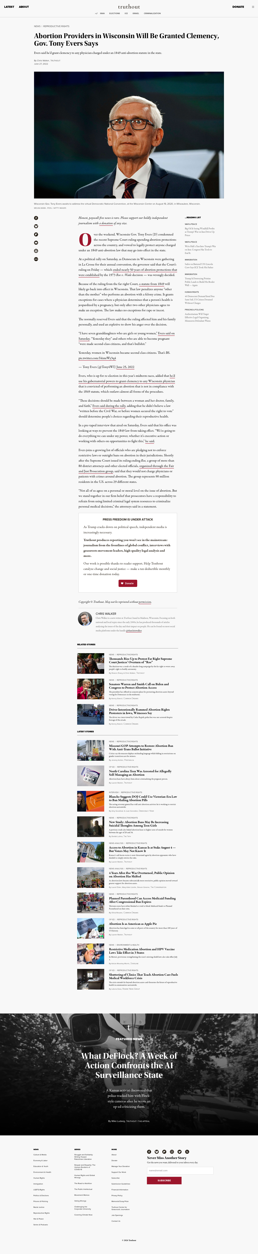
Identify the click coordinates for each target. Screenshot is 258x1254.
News (37, 26)
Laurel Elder (116, 887)
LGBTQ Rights (39, 1189)
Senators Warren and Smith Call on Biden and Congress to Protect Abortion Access (139, 686)
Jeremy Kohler (117, 760)
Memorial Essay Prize (120, 1201)
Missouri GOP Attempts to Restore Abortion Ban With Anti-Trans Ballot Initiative (141, 748)
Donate (238, 7)
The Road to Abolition (83, 1183)
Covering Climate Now (83, 1214)
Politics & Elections (41, 1195)
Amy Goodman (117, 811)
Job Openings (117, 1215)
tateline (134, 963)
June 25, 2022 (125, 367)
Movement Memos (81, 1195)
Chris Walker (43, 60)
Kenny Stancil (117, 698)
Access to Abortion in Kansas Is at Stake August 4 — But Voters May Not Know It (142, 849)
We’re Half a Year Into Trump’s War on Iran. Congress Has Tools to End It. (200, 250)
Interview (114, 792)
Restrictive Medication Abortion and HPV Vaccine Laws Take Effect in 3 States (142, 951)
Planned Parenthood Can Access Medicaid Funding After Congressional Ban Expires (142, 900)
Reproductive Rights (56, 26)
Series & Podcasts (40, 1224)
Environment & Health (128, 944)
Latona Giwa (116, 989)
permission (145, 602)
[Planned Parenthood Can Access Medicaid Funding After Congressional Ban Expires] (90, 903)
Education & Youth (40, 1166)
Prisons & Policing (40, 1201)
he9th (127, 836)
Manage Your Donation (121, 1166)
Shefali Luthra (117, 836)
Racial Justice (38, 1207)
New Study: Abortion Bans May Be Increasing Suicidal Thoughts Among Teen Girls (138, 824)
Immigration (38, 1184)
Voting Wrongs (80, 1201)
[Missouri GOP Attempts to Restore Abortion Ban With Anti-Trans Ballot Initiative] (90, 750)
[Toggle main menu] (251, 7)
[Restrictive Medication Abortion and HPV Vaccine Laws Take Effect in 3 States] (90, 953)
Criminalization (152, 13)
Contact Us (116, 1221)
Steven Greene (143, 887)
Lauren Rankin (117, 783)
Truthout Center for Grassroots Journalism (121, 1208)
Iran (102, 13)
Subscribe (116, 1178)
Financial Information (120, 1189)
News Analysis (116, 843)
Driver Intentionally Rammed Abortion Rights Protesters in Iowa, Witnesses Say (139, 711)
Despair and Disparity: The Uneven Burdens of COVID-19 (84, 1167)
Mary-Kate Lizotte (129, 887)
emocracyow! (146, 811)
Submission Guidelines (121, 1184)
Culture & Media (39, 1154)
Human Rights (39, 1178)
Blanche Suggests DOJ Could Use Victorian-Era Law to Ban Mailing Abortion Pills (143, 798)
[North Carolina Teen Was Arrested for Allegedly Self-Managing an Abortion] (90, 776)
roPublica (129, 760)
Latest (9, 7)
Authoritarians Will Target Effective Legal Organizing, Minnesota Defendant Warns (198, 318)
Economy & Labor (40, 1160)
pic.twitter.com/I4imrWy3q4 (97, 358)
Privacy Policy (117, 1195)
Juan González (132, 811)
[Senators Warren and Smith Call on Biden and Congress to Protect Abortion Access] (90, 689)
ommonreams (130, 698)
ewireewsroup (131, 989)
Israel (136, 13)
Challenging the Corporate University (82, 1207)
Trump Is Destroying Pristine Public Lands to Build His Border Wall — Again (200, 282)
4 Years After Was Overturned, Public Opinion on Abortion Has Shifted (142, 875)
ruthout (55, 60)
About (24, 7)
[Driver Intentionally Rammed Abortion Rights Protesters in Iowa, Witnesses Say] (90, 714)
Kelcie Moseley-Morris (120, 963)
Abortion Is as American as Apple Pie (133, 924)
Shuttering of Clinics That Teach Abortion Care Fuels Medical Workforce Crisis (143, 976)
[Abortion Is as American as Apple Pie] (90, 928)
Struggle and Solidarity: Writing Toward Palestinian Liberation (83, 1156)
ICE (126, 13)
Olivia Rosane (117, 912)
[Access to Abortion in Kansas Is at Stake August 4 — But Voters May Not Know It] (90, 852)
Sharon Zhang (117, 673)
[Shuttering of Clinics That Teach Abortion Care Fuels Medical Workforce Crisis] (90, 979)
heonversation (158, 887)
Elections (114, 13)
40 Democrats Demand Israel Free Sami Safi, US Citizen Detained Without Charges (200, 300)
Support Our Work (119, 1172)
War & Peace (38, 1219)
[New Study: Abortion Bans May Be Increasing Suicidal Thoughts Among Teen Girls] (90, 826)
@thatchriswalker (134, 630)
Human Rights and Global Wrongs (84, 1176)
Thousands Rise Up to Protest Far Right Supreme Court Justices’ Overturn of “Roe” (140, 661)
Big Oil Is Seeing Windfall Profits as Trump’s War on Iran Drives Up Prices (200, 232)
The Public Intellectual (83, 1189)
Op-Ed (112, 767)
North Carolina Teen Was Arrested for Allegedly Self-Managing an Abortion (140, 773)
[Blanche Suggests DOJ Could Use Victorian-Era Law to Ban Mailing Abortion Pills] (90, 801)
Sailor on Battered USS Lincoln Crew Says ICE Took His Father (199, 266)
